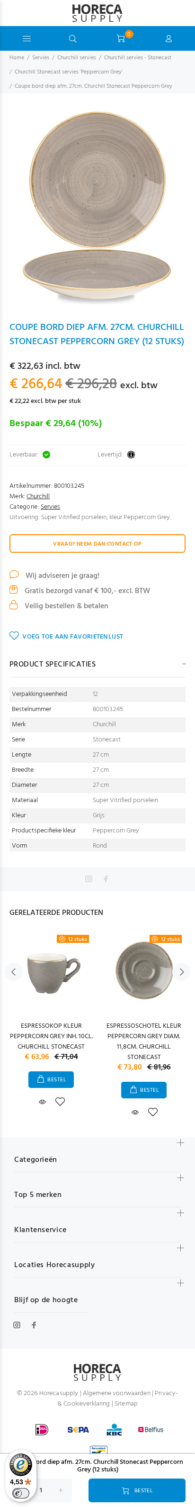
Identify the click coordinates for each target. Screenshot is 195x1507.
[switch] (20, 1493)
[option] (97, 206)
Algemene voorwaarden (117, 1393)
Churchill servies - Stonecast (137, 58)
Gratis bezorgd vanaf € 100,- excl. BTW (86, 591)
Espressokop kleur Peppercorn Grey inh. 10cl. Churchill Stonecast (51, 1036)
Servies (40, 58)
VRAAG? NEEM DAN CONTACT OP (97, 544)
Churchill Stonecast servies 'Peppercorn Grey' (69, 72)
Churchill (38, 496)
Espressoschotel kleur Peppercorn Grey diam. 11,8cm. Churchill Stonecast (143, 1042)
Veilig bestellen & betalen (65, 606)
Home (16, 58)
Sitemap (126, 1403)
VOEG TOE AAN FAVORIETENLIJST (72, 636)
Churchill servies (76, 58)
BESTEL (56, 1080)
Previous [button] (14, 972)
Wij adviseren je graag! (61, 576)
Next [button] (181, 972)
